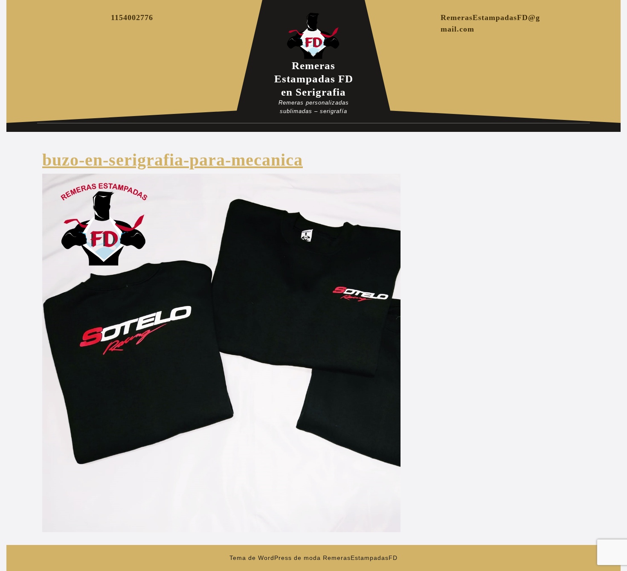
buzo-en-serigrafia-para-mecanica (172, 159)
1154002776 (132, 17)
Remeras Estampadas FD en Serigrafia (313, 79)
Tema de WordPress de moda (275, 557)
